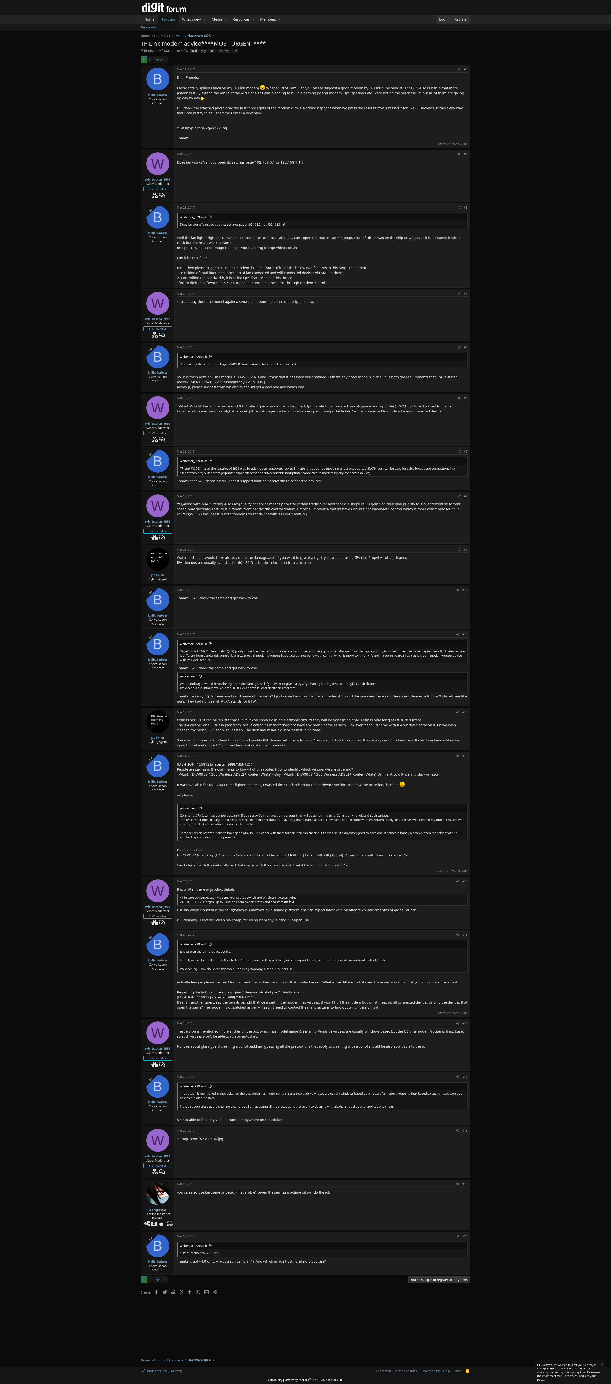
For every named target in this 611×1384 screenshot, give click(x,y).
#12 (465, 712)
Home (149, 19)
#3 (466, 208)
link (212, 51)
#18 (465, 1131)
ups (235, 51)
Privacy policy (430, 1371)
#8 (466, 496)
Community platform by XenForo (305, 1380)
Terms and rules (406, 1371)
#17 (465, 1077)
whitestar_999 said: (193, 217)
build (193, 51)
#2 (466, 154)
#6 (466, 398)
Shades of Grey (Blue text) (163, 1371)
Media (217, 19)
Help (446, 1371)
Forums (168, 19)
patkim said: (188, 676)
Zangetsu (157, 1209)
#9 (466, 550)
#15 (465, 935)
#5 (466, 347)
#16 (465, 1023)
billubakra (151, 50)
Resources (241, 19)
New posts (148, 27)
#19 (465, 1184)
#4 (466, 294)
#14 (465, 881)
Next (159, 60)
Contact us (383, 1371)
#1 (466, 69)
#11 (465, 634)
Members (268, 19)
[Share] (459, 69)
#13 (465, 756)
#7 (466, 451)
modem (223, 51)
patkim (157, 574)
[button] (204, 19)
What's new (191, 19)
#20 (465, 1236)
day (203, 51)
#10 (465, 590)
